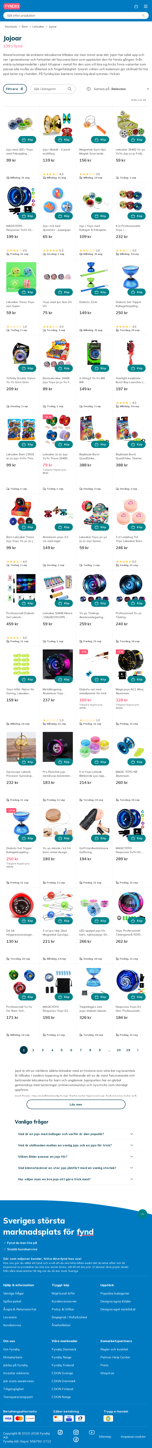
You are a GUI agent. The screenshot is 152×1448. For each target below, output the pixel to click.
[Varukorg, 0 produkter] (136, 6)
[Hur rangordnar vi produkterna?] (88, 88)
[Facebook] (76, 1439)
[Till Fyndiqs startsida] (12, 6)
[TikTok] (60, 1432)
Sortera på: (102, 89)
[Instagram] (76, 1432)
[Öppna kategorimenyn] (145, 6)
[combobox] (76, 15)
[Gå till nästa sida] (138, 1050)
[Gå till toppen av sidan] (142, 1214)
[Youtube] (92, 1432)
